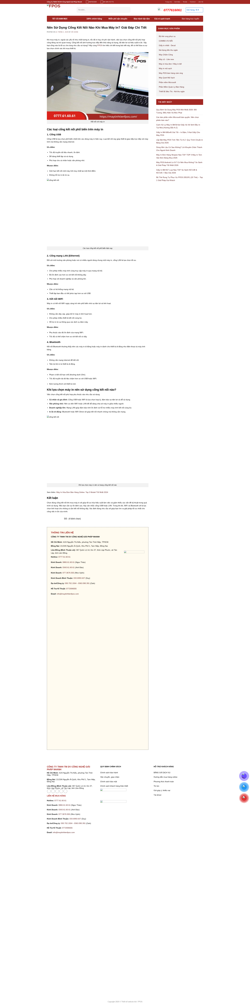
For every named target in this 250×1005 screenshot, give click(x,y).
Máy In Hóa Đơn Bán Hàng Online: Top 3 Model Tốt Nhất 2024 (82, 492)
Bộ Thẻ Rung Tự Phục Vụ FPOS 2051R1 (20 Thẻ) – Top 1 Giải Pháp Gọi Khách (179, 178)
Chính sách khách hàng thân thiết (114, 786)
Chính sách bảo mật (108, 781)
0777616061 (173, 10)
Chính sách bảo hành (109, 773)
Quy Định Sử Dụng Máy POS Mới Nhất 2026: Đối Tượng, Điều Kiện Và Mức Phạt (176, 111)
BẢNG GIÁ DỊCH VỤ (162, 773)
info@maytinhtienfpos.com (68, 594)
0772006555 (71, 589)
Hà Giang (74, 32)
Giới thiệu (177, 2)
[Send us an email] (57, 791)
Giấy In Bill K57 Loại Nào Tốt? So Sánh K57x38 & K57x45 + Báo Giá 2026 (176, 171)
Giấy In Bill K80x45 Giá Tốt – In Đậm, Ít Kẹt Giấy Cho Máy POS (178, 133)
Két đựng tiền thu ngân (168, 50)
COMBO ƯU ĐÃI (166, 41)
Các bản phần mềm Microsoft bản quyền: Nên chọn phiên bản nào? (177, 118)
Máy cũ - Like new (166, 59)
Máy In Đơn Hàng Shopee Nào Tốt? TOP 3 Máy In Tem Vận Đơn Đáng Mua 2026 (179, 156)
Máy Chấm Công (166, 55)
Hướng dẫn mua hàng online (165, 777)
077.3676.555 (68, 573)
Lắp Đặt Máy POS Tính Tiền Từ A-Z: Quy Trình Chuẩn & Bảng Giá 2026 (179, 141)
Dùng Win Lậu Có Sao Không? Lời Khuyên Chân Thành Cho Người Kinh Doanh (179, 148)
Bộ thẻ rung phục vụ (167, 36)
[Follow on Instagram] (53, 791)
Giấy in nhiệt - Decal (167, 45)
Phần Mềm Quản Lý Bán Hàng (171, 87)
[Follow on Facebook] (49, 791)
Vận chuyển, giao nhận (109, 777)
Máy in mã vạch (165, 68)
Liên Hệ (200, 2)
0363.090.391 (84, 583)
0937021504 (92, 2)
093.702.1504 (70, 583)
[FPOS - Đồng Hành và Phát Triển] (60, 10)
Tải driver (193, 2)
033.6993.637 (79, 578)
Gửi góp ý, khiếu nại (162, 790)
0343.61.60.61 (69, 567)
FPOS (99, 45)
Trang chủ (168, 2)
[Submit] (127, 10)
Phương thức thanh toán (164, 781)
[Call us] (61, 791)
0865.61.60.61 (69, 562)
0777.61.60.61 (64, 557)
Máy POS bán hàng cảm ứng (171, 73)
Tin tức (185, 2)
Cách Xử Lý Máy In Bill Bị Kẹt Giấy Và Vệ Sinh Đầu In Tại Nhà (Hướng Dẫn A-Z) (178, 126)
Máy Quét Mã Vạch (167, 78)
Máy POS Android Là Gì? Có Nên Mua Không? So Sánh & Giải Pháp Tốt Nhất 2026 (179, 163)
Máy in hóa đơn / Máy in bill (170, 64)
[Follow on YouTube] (65, 791)
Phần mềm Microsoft (167, 82)
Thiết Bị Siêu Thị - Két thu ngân (172, 91)
